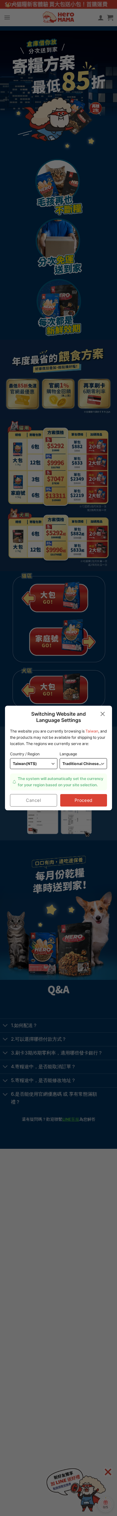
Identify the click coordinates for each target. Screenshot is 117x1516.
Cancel (33, 800)
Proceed (84, 800)
